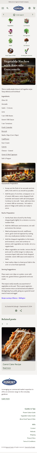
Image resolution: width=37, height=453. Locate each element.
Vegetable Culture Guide (28, 416)
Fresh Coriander (7, 127)
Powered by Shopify (30, 447)
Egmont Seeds (10, 447)
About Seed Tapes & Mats (27, 419)
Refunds (32, 431)
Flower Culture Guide (29, 412)
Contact (32, 428)
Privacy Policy (31, 438)
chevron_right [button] (32, 14)
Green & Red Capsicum (9, 154)
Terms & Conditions (29, 441)
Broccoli (4, 131)
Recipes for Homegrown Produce (21, 81)
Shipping (32, 435)
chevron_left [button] (3, 14)
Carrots (4, 147)
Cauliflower (5, 139)
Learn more (6, 399)
